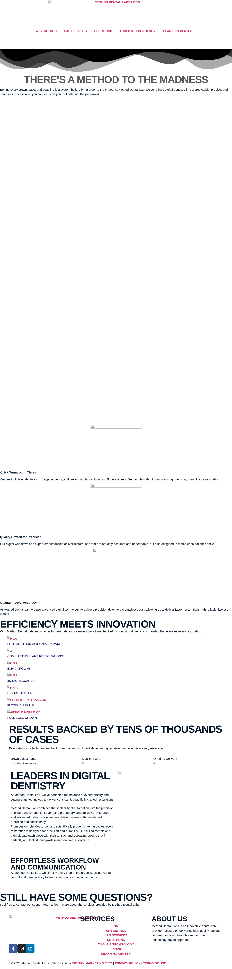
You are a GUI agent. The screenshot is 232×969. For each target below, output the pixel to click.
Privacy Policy (127, 963)
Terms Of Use (154, 963)
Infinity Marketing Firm (92, 963)
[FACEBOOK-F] (13, 948)
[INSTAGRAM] (21, 948)
